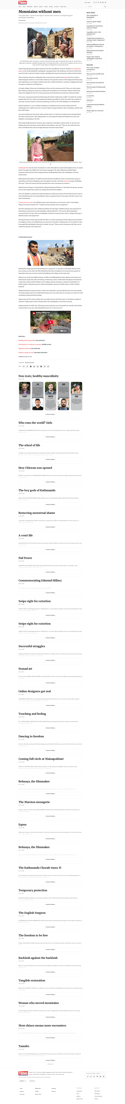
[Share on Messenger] (30, 366)
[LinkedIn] (103, 2)
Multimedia (29, 6)
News (24, 6)
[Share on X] (23, 366)
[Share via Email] (48, 366)
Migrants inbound (24, 348)
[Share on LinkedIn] (34, 366)
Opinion (41, 6)
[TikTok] (105, 2)
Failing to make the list (26, 352)
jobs (65, 77)
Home (20, 6)
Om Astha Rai (22, 20)
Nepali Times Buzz (29, 362)
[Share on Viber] (44, 366)
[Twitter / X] (96, 2)
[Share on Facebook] (27, 366)
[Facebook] (94, 2)
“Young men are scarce (26, 202)
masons (65, 181)
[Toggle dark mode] (105, 6)
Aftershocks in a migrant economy (30, 344)
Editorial (36, 6)
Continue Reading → (50, 414)
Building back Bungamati (27, 340)
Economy (56, 6)
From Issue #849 (38, 23)
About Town (63, 6)
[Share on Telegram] (41, 366)
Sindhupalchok (23, 168)
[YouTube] (98, 2)
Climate (46, 6)
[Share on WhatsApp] (37, 366)
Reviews (51, 6)
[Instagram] (101, 2)
